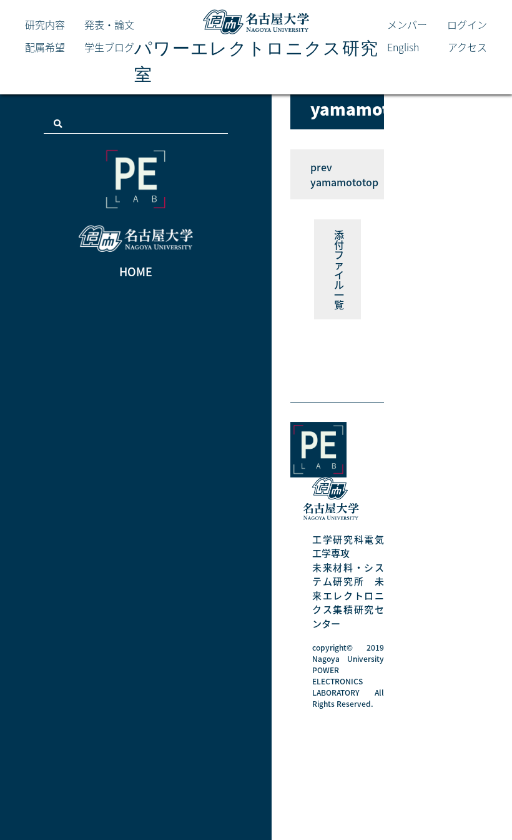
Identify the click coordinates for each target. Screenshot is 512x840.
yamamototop (344, 181)
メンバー (407, 24)
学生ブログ (109, 46)
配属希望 (45, 46)
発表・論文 (109, 24)
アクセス (467, 46)
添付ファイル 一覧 (339, 269)
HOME (135, 271)
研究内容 (45, 24)
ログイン (467, 24)
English (403, 46)
